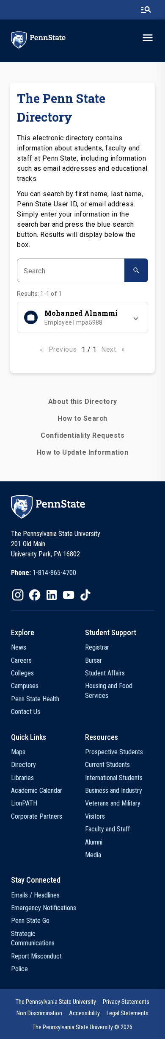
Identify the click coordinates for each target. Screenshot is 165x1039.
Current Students (107, 765)
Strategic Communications (33, 938)
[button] (82, 317)
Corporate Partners (36, 816)
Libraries (22, 778)
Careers (21, 660)
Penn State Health (35, 699)
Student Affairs (105, 673)
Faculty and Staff (107, 829)
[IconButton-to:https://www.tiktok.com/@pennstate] (85, 595)
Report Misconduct (36, 956)
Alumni (93, 842)
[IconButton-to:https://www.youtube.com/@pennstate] (68, 595)
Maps (18, 752)
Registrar (97, 647)
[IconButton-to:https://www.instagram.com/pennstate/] (18, 595)
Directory (23, 765)
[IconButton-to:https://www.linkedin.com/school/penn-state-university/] (51, 595)
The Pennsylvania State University (56, 1001)
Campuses (24, 686)
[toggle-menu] (147, 37)
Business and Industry (113, 790)
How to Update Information (83, 452)
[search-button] (146, 10)
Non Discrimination (39, 1013)
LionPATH (24, 803)
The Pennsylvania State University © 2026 (82, 1027)
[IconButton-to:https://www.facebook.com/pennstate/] (34, 595)
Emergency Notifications (43, 908)
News (18, 647)
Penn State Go (30, 921)
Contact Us (25, 712)
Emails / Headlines (35, 895)
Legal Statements (127, 1013)
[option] (43, 573)
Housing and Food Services (108, 690)
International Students (114, 778)
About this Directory (82, 401)
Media (93, 855)
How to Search (82, 418)
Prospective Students (114, 752)
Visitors (95, 816)
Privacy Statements (126, 1001)
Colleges (22, 673)
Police (19, 969)
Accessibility (84, 1013)
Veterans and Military (112, 803)
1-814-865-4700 (54, 573)
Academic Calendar (36, 790)
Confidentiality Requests (82, 435)
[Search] (136, 270)
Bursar (93, 660)
